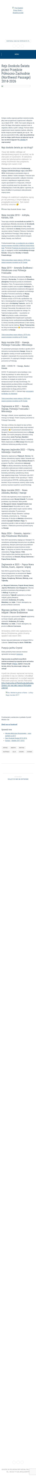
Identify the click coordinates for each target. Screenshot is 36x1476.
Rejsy (15, 664)
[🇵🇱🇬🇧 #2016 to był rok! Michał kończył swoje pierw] (27, 1085)
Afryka (5, 747)
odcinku (23, 140)
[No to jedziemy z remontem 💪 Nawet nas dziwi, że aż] (3, 926)
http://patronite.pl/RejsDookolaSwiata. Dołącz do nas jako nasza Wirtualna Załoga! (17, 685)
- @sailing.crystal (18, 28)
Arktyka (21, 747)
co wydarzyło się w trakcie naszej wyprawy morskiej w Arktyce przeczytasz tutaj (17, 245)
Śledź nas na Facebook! (9, 724)
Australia (6, 751)
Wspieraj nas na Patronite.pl (18, 41)
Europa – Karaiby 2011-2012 (14, 741)
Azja (14, 751)
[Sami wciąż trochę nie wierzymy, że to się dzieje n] (21, 878)
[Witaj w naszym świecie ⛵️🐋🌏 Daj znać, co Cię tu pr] (9, 818)
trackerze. (19, 654)
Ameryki (13, 747)
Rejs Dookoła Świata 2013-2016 (16, 738)
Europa (21, 751)
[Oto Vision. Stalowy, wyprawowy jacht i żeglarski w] (15, 933)
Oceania (29, 751)
